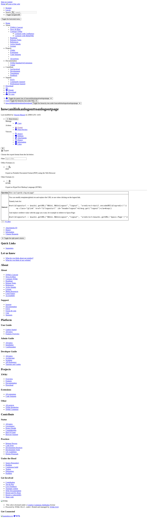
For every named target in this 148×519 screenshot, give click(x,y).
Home (8, 23)
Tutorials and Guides (13, 364)
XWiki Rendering (12, 407)
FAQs (12, 80)
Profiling (9, 473)
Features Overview (12, 334)
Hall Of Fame (11, 432)
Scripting (9, 360)
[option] (76, 170)
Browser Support (12, 435)
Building (9, 465)
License (13, 46)
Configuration (11, 347)
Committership (11, 430)
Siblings (20, 136)
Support (8, 305)
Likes (19, 144)
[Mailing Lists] (17, 516)
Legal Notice (10, 294)
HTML (8, 183)
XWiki (12, 50)
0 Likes (8, 222)
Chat (7, 313)
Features (9, 381)
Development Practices (14, 448)
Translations (14, 73)
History (20, 140)
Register (9, 8)
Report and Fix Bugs (13, 493)
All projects (14, 59)
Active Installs (15, 44)
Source (20, 134)
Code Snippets (15, 55)
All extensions (11, 394)
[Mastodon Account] (7, 516)
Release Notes (11, 283)
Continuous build (12, 467)
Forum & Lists (11, 311)
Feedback (13, 75)
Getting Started (11, 330)
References (14, 42)
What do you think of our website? (18, 260)
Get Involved (15, 69)
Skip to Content (6, 2)
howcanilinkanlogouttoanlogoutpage (19, 103)
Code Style (10, 446)
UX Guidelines (11, 452)
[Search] (13, 12)
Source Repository (12, 463)
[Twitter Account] (14, 516)
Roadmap (13, 38)
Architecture (10, 358)
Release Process (11, 443)
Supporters (9, 248)
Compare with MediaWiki (24, 36)
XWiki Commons (12, 409)
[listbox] (74, 175)
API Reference (11, 362)
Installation (10, 345)
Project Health (11, 428)
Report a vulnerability (13, 495)
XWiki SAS (54, 507)
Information (21, 142)
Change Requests (12, 234)
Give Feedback (11, 487)
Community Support (17, 82)
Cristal (12, 65)
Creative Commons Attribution (38, 505)
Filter (3, 159)
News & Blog (15, 29)
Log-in (8, 10)
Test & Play (10, 484)
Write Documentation (13, 491)
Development (15, 71)
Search (8, 12)
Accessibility (10, 296)
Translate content (12, 489)
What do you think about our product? (19, 258)
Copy (19, 123)
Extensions (14, 52)
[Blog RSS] (19, 516)
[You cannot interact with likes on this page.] (3, 221)
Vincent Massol (19, 115)
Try (7, 88)
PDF (7, 169)
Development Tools (13, 450)
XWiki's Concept (16, 27)
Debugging (10, 471)
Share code (10, 497)
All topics (9, 332)
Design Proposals (12, 454)
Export (20, 127)
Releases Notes (15, 40)
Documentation (11, 307)
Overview (9, 379)
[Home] (7, 98)
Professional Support (17, 84)
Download (9, 86)
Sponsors (9, 315)
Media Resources (12, 291)
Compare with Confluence (24, 34)
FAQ (7, 101)
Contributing (10, 482)
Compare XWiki (16, 32)
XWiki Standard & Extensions (21, 63)
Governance (10, 426)
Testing (8, 469)
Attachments (22, 138)
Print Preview (22, 130)
